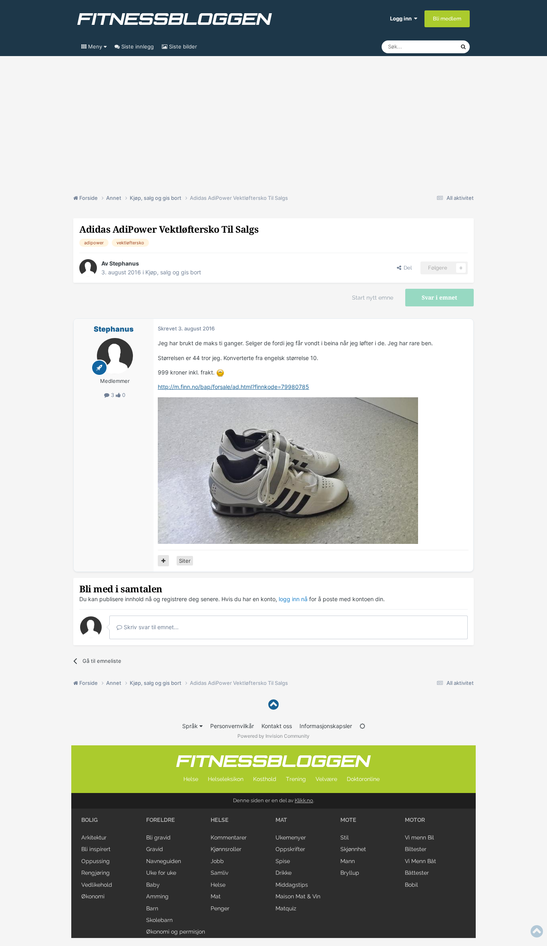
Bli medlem (447, 19)
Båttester (417, 873)
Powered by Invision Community (273, 736)
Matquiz (286, 908)
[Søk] (463, 46)
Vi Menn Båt (420, 861)
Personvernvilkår (232, 726)
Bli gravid (158, 837)
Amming (157, 896)
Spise (283, 861)
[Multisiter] (163, 560)
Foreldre (160, 820)
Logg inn (402, 18)
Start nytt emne (372, 297)
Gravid (154, 849)
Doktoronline (363, 779)
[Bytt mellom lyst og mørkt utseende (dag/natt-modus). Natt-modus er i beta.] (362, 726)
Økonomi (93, 896)
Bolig (89, 820)
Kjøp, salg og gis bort (173, 272)
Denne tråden (433, 47)
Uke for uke (161, 873)
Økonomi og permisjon (175, 931)
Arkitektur (94, 837)
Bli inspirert (96, 849)
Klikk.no (304, 800)
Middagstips (292, 885)
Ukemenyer (291, 837)
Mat (216, 896)
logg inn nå (293, 599)
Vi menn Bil (419, 837)
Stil (344, 837)
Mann (347, 861)
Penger (220, 908)
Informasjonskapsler (326, 726)
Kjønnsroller (226, 849)
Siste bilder (182, 46)
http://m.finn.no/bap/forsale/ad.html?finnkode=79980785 (233, 386)
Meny (95, 46)
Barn (152, 908)
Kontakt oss (276, 726)
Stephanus (124, 263)
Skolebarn (159, 920)
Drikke (284, 873)
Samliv (219, 873)
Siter (185, 561)
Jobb (217, 861)
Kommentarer (229, 837)
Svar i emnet (439, 297)
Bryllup (349, 873)
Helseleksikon (225, 779)
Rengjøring (95, 873)
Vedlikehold (96, 885)
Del (406, 268)
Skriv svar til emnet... (150, 627)
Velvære (326, 779)
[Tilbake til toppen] (273, 705)
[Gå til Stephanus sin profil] (88, 268)
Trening (296, 779)
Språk (190, 726)
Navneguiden (163, 861)
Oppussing (95, 861)
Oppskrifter (290, 849)
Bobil (411, 885)
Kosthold (264, 779)
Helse (190, 779)
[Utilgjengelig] (288, 470)
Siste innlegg (137, 46)
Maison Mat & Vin (298, 896)
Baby (153, 885)
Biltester (415, 849)
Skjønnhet (353, 849)
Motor (415, 820)
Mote (348, 820)
